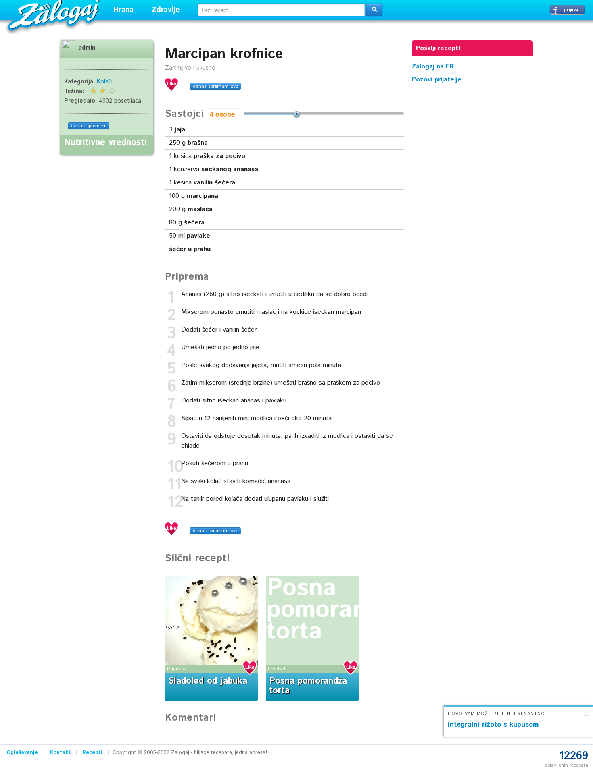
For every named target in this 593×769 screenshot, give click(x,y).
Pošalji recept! (438, 48)
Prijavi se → (567, 10)
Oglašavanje (22, 753)
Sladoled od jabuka (207, 681)
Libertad (276, 668)
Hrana (124, 10)
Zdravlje (166, 10)
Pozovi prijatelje (436, 79)
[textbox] (281, 10)
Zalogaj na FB (432, 66)
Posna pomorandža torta (336, 610)
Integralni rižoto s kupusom (493, 725)
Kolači (105, 82)
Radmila (176, 668)
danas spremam (89, 125)
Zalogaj (55, 14)
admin (87, 48)
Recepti (92, 753)
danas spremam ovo (215, 86)
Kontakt (60, 753)
